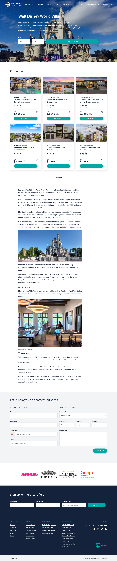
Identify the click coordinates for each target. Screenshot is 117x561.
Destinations (29, 4)
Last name (13, 421)
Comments (63, 430)
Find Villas (71, 41)
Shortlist (106, 4)
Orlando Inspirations (48, 530)
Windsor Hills (30, 536)
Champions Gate (31, 530)
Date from (21, 38)
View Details (24, 118)
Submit (99, 451)
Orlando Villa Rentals (68, 536)
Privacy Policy (66, 541)
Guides (49, 4)
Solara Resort (30, 533)
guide (20, 217)
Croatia (12, 533)
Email (12, 439)
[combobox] (88, 415)
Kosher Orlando (67, 547)
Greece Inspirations (48, 527)
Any (21, 41)
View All (58, 177)
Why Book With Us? (68, 525)
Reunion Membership (68, 544)
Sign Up (95, 505)
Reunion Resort (30, 525)
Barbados (13, 527)
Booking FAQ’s (66, 527)
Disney (45, 212)
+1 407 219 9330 (91, 4)
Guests (94, 421)
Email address (66, 501)
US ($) (81, 4)
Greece (12, 536)
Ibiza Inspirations (47, 533)
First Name (13, 501)
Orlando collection (67, 538)
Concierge (40, 4)
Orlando (12, 525)
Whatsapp (66, 4)
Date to (34, 38)
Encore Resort (30, 527)
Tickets (57, 4)
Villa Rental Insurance (68, 533)
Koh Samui (13, 530)
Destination (63, 412)
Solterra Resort (30, 538)
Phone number (15, 430)
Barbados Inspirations (49, 525)
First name (13, 412)
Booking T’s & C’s (67, 530)
